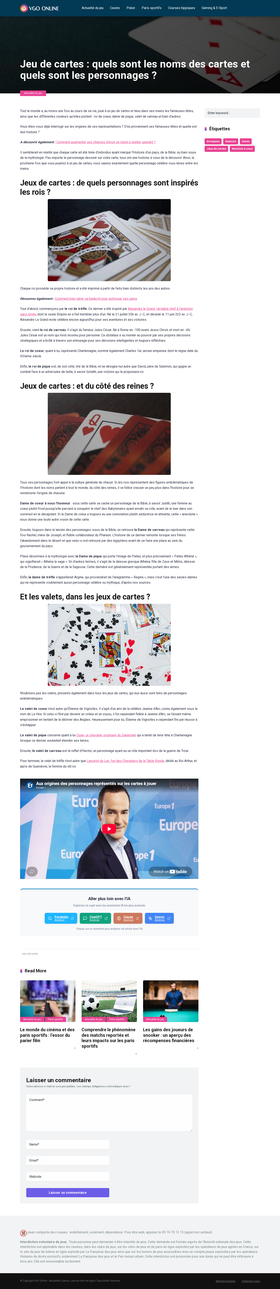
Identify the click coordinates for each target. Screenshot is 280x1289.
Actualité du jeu (93, 8)
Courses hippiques (181, 8)
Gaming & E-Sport (214, 8)
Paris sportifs (152, 8)
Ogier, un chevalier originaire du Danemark (106, 735)
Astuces (230, 141)
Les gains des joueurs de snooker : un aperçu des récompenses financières (168, 1035)
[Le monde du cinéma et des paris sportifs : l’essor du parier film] (47, 1001)
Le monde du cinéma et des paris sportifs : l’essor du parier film (47, 1035)
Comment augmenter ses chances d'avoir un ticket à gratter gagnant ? (106, 142)
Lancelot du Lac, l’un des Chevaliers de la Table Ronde (125, 761)
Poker (130, 8)
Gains (246, 141)
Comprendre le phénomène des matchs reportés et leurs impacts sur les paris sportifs (108, 1038)
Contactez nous (251, 1281)
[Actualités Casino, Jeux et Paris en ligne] (40, 6)
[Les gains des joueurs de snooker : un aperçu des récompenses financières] (170, 1001)
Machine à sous (242, 148)
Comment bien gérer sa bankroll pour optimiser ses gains (96, 299)
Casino (115, 8)
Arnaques (213, 141)
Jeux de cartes (30, 953)
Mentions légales (226, 1281)
